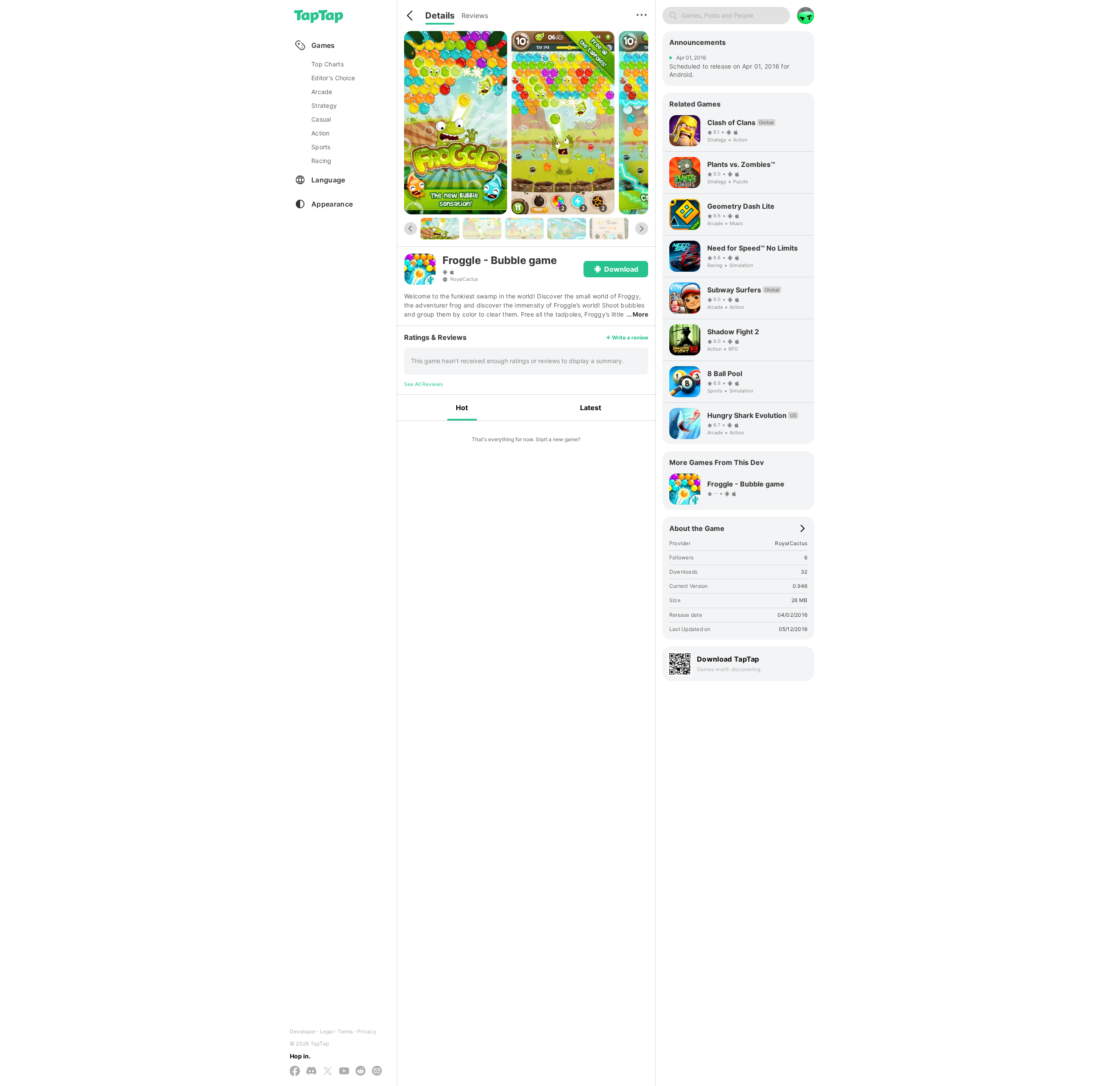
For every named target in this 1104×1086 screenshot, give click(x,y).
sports (321, 147)
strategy (324, 105)
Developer (303, 1031)
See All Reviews (423, 384)
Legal (327, 1031)
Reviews (474, 15)
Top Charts (327, 64)
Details (440, 15)
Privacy (366, 1031)
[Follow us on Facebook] (295, 1071)
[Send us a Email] (377, 1071)
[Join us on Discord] (311, 1071)
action (320, 133)
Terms (345, 1031)
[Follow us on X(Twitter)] (328, 1071)
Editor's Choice (333, 78)
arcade (321, 91)
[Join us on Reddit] (360, 1071)
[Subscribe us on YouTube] (344, 1071)
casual (321, 119)
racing (321, 160)
